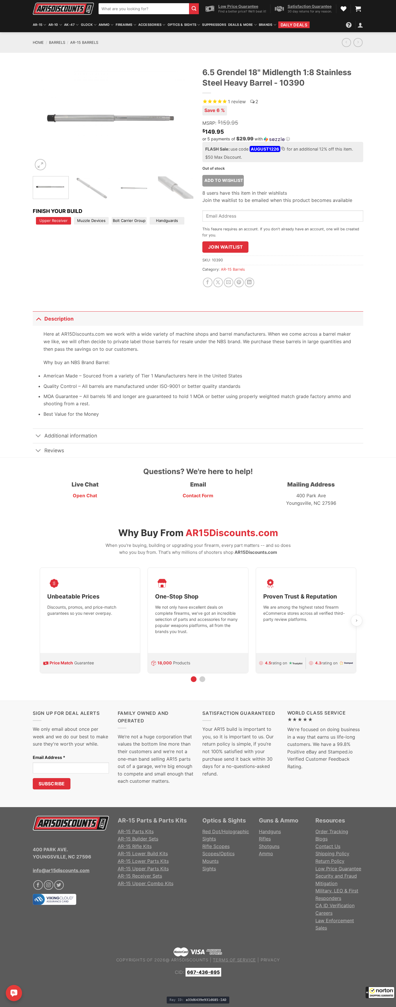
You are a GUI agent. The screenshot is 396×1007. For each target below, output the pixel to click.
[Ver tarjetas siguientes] (356, 620)
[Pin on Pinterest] (239, 282)
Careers (324, 913)
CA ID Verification (335, 905)
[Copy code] (283, 149)
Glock (87, 25)
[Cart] (358, 8)
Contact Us (327, 846)
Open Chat (85, 495)
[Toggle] (38, 318)
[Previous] (43, 118)
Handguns (270, 831)
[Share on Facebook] (207, 282)
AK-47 (69, 25)
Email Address (49, 757)
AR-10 (53, 25)
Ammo (104, 25)
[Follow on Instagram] (48, 885)
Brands (265, 25)
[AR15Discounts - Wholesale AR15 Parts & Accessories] (63, 9)
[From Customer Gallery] (113, 118)
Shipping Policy (332, 853)
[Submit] (194, 8)
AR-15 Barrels (84, 42)
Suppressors (214, 25)
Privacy (270, 959)
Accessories (149, 25)
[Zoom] (40, 164)
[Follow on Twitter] (59, 885)
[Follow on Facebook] (38, 885)
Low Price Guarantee (338, 869)
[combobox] (144, 8)
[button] (380, 992)
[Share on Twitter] (218, 282)
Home (38, 42)
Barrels (57, 42)
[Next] (183, 118)
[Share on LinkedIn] (249, 282)
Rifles (265, 839)
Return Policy (329, 861)
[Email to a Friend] (228, 282)
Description (59, 319)
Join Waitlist (225, 247)
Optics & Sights (182, 25)
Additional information (70, 436)
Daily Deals (294, 24)
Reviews (54, 450)
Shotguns (269, 846)
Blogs (321, 839)
